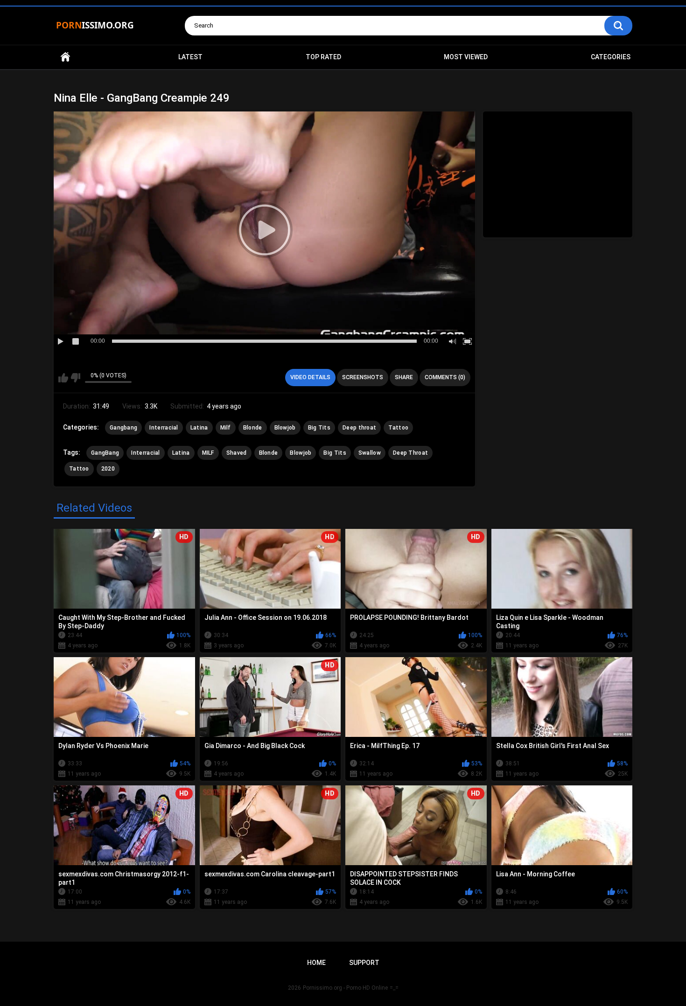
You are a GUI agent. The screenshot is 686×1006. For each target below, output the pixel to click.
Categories (610, 57)
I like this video (63, 377)
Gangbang (123, 427)
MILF (208, 453)
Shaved (236, 453)
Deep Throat (410, 453)
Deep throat (359, 427)
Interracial (163, 427)
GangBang (105, 453)
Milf (225, 427)
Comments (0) (445, 377)
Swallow (369, 453)
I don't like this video (75, 377)
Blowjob (285, 427)
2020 (108, 468)
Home (65, 57)
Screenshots (362, 377)
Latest (190, 57)
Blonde (252, 427)
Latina (199, 427)
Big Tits (319, 427)
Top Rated (323, 57)
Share (404, 377)
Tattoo (398, 427)
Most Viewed (466, 57)
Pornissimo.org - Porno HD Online (345, 988)
